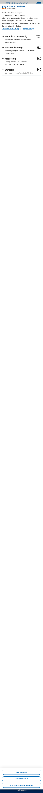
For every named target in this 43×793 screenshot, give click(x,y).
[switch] (39, 47)
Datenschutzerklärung (10, 29)
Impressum (27, 29)
